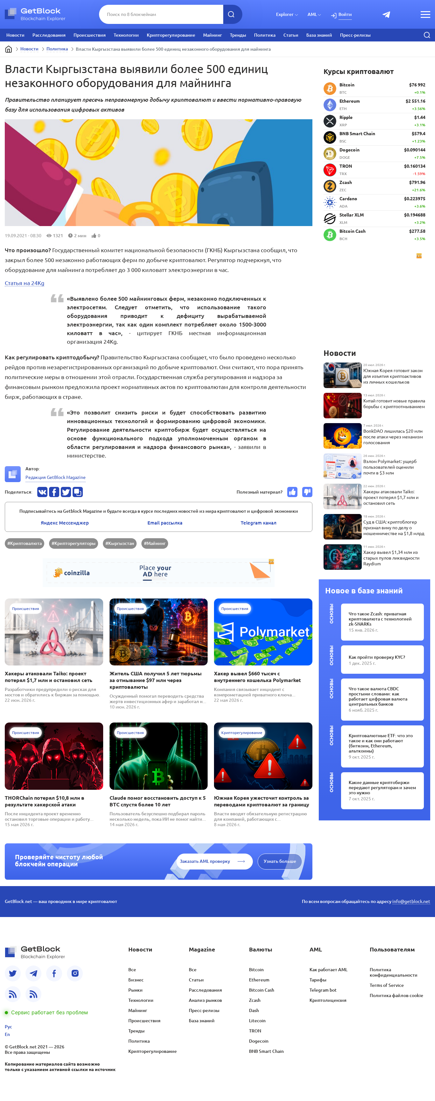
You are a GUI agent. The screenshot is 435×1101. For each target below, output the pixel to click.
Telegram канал (258, 522)
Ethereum (259, 979)
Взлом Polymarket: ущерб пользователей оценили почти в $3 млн (390, 467)
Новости (15, 35)
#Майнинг (155, 543)
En (7, 1034)
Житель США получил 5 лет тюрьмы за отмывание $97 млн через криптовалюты (156, 680)
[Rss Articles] (33, 994)
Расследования (49, 35)
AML (312, 14)
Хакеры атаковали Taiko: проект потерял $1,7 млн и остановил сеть (48, 677)
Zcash (254, 1000)
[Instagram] (75, 973)
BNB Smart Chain (266, 1051)
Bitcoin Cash (261, 990)
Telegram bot (323, 990)
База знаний (319, 35)
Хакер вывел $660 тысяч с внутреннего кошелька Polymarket (257, 677)
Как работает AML (328, 969)
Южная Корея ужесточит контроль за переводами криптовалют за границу (261, 801)
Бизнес (136, 979)
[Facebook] (54, 973)
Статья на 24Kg (24, 283)
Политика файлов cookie (396, 995)
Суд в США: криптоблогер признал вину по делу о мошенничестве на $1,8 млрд (393, 527)
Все (132, 969)
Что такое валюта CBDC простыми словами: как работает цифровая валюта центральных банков (378, 696)
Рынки (135, 990)
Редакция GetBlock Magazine (55, 477)
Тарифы (318, 979)
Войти (345, 14)
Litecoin (257, 1020)
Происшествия (90, 35)
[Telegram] (33, 973)
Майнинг (212, 35)
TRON (255, 1030)
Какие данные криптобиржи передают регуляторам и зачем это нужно (382, 787)
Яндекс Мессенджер (65, 522)
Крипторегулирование (171, 35)
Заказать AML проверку (205, 861)
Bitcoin (256, 969)
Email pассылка (164, 522)
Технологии (126, 35)
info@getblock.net (411, 901)
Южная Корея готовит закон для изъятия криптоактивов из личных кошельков (393, 376)
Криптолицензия (328, 1000)
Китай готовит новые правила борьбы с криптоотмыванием (394, 403)
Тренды (238, 35)
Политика (264, 35)
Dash (254, 1010)
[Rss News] (13, 994)
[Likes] (292, 492)
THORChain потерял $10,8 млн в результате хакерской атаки (44, 801)
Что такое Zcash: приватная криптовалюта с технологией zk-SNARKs (380, 619)
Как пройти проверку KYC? (377, 657)
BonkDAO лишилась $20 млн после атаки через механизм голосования (393, 437)
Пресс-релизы (355, 35)
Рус (8, 1026)
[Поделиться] (42, 492)
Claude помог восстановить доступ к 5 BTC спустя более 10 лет (158, 801)
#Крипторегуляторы (74, 543)
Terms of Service (387, 985)
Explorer (285, 14)
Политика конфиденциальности (393, 972)
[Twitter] (13, 973)
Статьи (290, 35)
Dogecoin (258, 1041)
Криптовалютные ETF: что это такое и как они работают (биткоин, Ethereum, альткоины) (381, 743)
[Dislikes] (307, 492)
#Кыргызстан (119, 543)
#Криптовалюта (24, 543)
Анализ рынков (205, 1000)
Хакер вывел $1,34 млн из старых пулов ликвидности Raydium (391, 558)
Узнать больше (280, 861)
